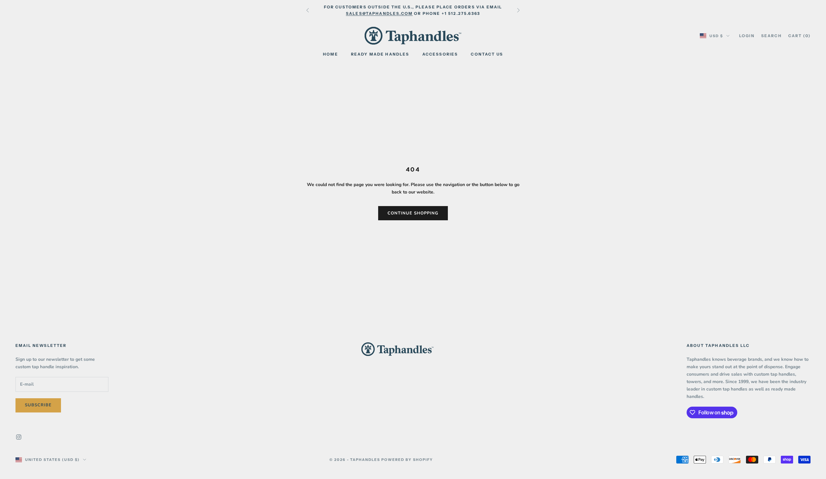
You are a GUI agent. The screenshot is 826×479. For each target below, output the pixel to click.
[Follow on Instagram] (18, 437)
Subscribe (38, 405)
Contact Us (487, 54)
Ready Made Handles (380, 54)
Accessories (440, 54)
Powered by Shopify (407, 459)
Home (330, 54)
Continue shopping (413, 213)
